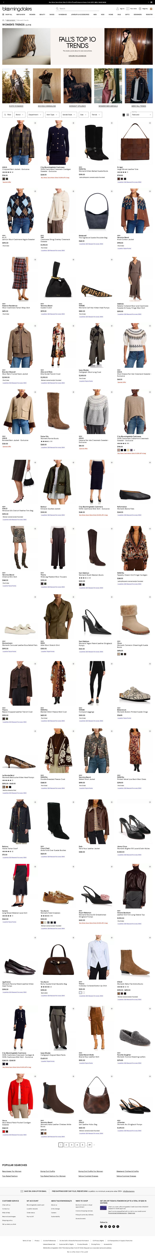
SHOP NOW (102, 2)
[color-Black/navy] (7, 1064)
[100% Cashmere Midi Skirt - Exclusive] (96, 482)
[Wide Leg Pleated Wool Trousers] (58, 548)
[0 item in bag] (151, 8)
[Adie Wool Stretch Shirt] (58, 616)
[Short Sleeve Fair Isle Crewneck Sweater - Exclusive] (135, 345)
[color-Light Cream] (45, 922)
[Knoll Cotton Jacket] (135, 211)
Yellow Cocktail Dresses (88, 1176)
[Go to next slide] (148, 2)
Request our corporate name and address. (98, 1248)
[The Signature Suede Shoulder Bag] (96, 211)
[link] (20, 174)
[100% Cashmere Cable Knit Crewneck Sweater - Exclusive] (135, 411)
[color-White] (83, 992)
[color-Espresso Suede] (42, 1133)
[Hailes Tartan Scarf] (20, 821)
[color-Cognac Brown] (42, 922)
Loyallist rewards (32, 1209)
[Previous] (5, 142)
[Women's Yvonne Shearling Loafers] (135, 1028)
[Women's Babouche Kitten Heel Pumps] (20, 750)
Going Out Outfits (47, 1171)
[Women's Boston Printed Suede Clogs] (135, 683)
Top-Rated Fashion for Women (53, 1176)
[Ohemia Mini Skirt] (20, 548)
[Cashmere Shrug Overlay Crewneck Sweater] (58, 211)
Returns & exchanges (9, 1216)
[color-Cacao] (42, 584)
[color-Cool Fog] (80, 992)
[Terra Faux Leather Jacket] (96, 821)
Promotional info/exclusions (117, 1213)
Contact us (5, 1209)
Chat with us (6, 1205)
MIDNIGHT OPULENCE (77, 106)
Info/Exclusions (128, 1191)
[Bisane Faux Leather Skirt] (96, 1028)
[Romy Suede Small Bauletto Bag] (58, 957)
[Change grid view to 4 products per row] (124, 115)
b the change (55, 1209)
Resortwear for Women (11, 1171)
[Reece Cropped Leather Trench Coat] (20, 683)
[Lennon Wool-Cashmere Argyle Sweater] (20, 211)
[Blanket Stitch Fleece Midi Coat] (58, 683)
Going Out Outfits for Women (90, 1171)
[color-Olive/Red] (4, 179)
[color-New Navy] (55, 922)
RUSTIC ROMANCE (16, 106)
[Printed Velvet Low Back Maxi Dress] (135, 750)
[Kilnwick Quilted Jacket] (58, 482)
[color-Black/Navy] (4, 1064)
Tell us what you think (9, 1224)
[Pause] (151, 2)
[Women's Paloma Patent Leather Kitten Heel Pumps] (20, 957)
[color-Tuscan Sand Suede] (119, 654)
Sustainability (55, 1216)
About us (54, 1205)
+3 (134, 450)
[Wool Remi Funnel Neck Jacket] (20, 345)
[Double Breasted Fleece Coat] (58, 750)
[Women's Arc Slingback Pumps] (135, 1096)
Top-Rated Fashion (10, 1176)
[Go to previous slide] (3, 2)
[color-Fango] (4, 787)
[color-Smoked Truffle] (7, 1131)
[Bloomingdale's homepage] (3, 20)
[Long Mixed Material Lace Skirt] (20, 886)
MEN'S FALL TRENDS (139, 106)
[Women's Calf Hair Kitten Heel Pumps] (96, 279)
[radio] (3, 178)
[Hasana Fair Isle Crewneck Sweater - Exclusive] (96, 411)
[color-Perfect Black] (51, 922)
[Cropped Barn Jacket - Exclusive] (20, 142)
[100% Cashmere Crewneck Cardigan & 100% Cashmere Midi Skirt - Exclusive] (20, 1028)
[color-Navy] (122, 450)
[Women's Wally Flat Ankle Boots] (135, 957)
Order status (31, 1212)
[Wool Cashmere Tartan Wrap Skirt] (20, 279)
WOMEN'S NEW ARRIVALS (108, 106)
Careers (53, 1212)
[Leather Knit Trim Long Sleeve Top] (135, 886)
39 (90, 1145)
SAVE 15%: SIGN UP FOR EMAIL (35, 1191)
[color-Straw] (128, 450)
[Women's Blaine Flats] (135, 482)
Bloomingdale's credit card (35, 1205)
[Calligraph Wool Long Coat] (96, 345)
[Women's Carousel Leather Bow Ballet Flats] (20, 616)
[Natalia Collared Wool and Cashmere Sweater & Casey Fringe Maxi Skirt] (135, 279)
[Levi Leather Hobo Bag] (96, 1096)
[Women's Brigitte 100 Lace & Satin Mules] (135, 821)
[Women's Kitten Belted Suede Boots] (96, 142)
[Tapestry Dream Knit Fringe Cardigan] (135, 548)
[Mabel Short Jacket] (96, 750)
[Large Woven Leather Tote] (135, 142)
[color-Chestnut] (119, 179)
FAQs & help (6, 1212)
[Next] (35, 142)
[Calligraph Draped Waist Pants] (58, 1028)
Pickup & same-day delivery (84, 1215)
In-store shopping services (84, 1211)
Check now (131, 1213)
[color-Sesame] (119, 450)
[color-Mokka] (7, 787)
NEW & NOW (10, 20)
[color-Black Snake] (125, 993)
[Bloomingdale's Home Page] (17, 9)
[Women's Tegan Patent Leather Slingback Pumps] (96, 616)
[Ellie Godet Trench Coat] (58, 345)
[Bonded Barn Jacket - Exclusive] (20, 411)
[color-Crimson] (4, 1131)
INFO (96, 2)
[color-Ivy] (45, 584)
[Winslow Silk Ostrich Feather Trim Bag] (20, 482)
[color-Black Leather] (122, 654)
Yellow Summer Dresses (126, 1176)
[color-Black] (125, 179)
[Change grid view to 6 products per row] (128, 115)
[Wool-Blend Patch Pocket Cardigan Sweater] (20, 1096)
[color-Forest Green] (7, 179)
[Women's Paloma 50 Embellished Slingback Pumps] (96, 886)
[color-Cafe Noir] (80, 584)
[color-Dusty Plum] (131, 450)
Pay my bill (30, 1216)
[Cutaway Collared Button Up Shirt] (96, 957)
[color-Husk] (119, 993)
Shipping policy (7, 1220)
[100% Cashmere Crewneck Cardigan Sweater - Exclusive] (58, 142)
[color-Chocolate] (122, 179)
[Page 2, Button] (94, 1144)
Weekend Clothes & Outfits (128, 1171)
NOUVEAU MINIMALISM (47, 106)
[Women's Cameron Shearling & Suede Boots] (135, 616)
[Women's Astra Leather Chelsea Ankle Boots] (58, 1096)
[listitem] (77, 2)
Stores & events (81, 1218)
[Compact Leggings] (96, 683)
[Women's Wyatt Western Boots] (96, 548)
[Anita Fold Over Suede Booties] (58, 821)
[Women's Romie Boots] (58, 411)
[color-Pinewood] (125, 654)
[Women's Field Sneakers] (58, 886)
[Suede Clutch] (58, 279)
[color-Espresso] (122, 993)
